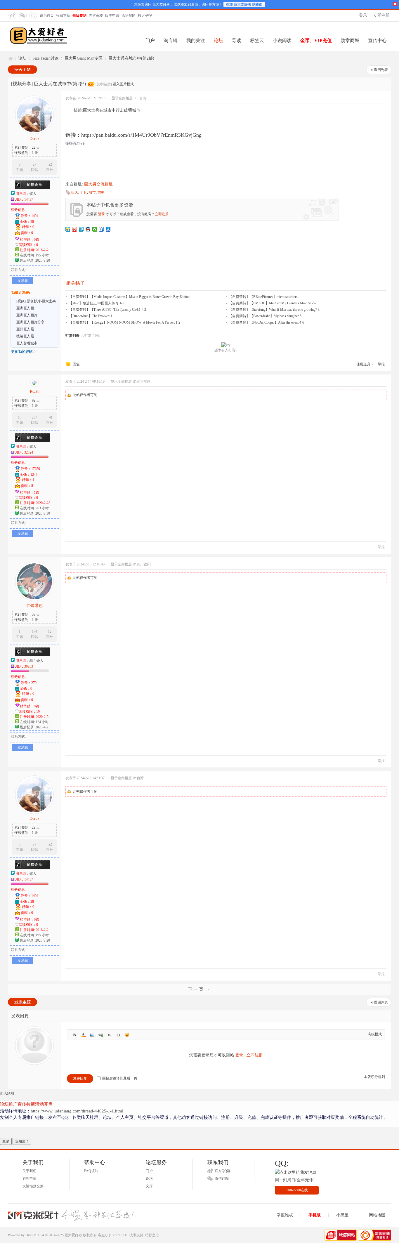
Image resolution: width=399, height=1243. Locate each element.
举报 (381, 364)
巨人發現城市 (26, 343)
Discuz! (30, 1235)
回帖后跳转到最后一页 (119, 1078)
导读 (236, 40)
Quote (109, 1035)
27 (34, 164)
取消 (5, 1141)
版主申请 (112, 15)
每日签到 (79, 15)
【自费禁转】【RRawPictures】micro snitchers (263, 297)
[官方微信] (22, 15)
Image (92, 1035)
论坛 (218, 40)
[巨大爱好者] (38, 43)
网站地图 (377, 1215)
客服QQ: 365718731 (113, 1235)
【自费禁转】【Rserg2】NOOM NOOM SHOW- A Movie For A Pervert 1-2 (124, 322)
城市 (92, 192)
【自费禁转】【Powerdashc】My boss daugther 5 (265, 316)
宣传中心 (377, 40)
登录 (363, 15)
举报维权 (285, 1215)
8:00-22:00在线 (297, 1190)
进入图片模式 (123, 84)
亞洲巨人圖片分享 (30, 322)
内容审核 (96, 15)
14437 (28, 199)
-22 (49, 164)
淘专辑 (171, 40)
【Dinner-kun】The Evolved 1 (90, 316)
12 (49, 631)
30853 (28, 666)
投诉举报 (145, 15)
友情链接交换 (33, 1186)
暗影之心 (152, 1235)
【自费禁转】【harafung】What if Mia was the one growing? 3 (274, 310)
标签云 (257, 40)
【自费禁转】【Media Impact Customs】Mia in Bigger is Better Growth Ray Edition (129, 297)
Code (118, 1035)
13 (19, 417)
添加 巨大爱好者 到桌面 (244, 4)
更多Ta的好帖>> (24, 352)
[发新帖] (22, 69)
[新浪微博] (12, 15)
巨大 (74, 192)
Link (101, 1035)
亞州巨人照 (25, 329)
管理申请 (29, 1178)
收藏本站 (63, 15)
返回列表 (381, 70)
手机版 (314, 1215)
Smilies (127, 1035)
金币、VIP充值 (316, 40)
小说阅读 (282, 40)
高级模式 (375, 1034)
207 (34, 417)
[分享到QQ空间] (67, 229)
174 (34, 631)
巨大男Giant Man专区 (84, 58)
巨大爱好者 (10, 58)
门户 (150, 40)
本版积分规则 (374, 1077)
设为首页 (47, 15)
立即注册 (381, 15)
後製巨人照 (25, 336)
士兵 (83, 192)
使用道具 (363, 364)
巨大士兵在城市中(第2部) (131, 58)
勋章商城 (350, 40)
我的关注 (195, 40)
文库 (149, 1186)
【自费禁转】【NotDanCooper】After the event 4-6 (266, 322)
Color (83, 1035)
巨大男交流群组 (98, 184)
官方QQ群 (222, 1171)
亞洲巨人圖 (25, 308)
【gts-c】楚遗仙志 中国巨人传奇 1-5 (96, 303)
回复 (76, 364)
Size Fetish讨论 (45, 58)
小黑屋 (342, 1215)
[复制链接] (104, 84)
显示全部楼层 (122, 98)
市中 (101, 192)
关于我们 (29, 1171)
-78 (49, 417)
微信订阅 (222, 1178)
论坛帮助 (129, 15)
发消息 (23, 281)
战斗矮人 (37, 661)
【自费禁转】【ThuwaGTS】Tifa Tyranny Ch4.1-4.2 (107, 310)
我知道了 (22, 1141)
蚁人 (33, 194)
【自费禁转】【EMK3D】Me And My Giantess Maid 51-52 (272, 303)
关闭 (395, 4)
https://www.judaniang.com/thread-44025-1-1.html (77, 1111)
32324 (28, 452)
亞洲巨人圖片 (26, 315)
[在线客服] (33, 15)
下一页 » (199, 989)
